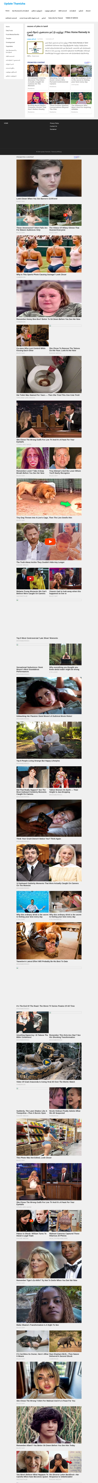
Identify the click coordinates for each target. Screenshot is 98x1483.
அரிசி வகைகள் (10, 56)
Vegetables (9, 46)
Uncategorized (10, 42)
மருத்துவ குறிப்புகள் (11, 72)
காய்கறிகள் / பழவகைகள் (13, 60)
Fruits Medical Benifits (12, 34)
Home (8, 26)
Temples (8, 38)
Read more (35, 56)
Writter (41, 39)
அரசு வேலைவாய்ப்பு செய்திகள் (11, 51)
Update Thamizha (14, 3)
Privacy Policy (54, 123)
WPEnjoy (59, 151)
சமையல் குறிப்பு (10, 68)
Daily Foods (9, 30)
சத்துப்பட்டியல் (10, 64)
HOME (6, 123)
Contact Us (53, 126)
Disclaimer (53, 129)
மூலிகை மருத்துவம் (11, 76)
